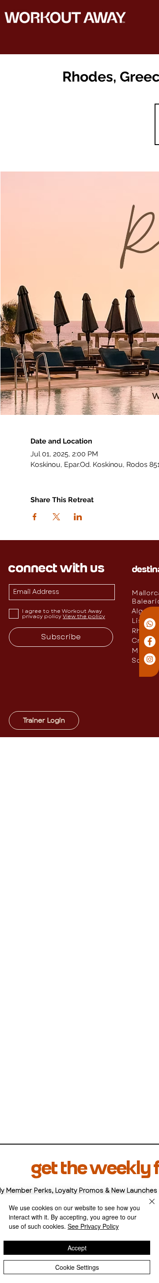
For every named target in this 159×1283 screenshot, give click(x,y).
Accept (77, 1247)
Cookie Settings (77, 1267)
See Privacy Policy (93, 1226)
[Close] (146, 1206)
